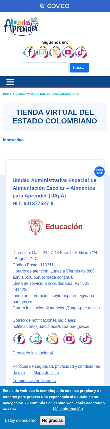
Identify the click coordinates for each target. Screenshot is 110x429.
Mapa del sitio (46, 372)
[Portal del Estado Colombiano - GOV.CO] (55, 6)
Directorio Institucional (33, 353)
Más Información (68, 409)
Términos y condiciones (34, 381)
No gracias (52, 420)
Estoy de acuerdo (21, 420)
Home (7, 93)
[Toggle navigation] (10, 81)
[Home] (20, 25)
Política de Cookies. (34, 409)
